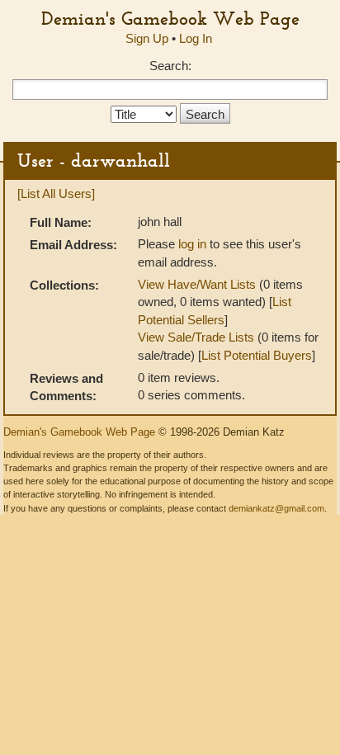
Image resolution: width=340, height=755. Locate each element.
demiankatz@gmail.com (276, 508)
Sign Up (146, 38)
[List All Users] (56, 193)
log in (192, 244)
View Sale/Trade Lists (196, 337)
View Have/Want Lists (197, 284)
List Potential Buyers (256, 355)
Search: (170, 66)
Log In (195, 38)
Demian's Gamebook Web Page (170, 18)
